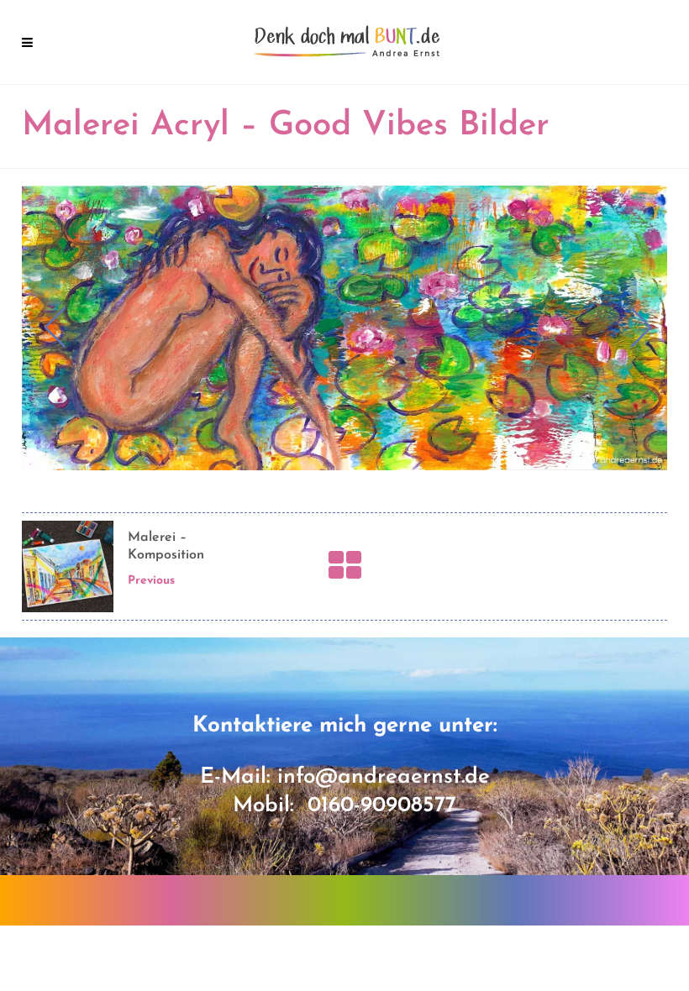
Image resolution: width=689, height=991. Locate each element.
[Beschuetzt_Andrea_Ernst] (344, 328)
